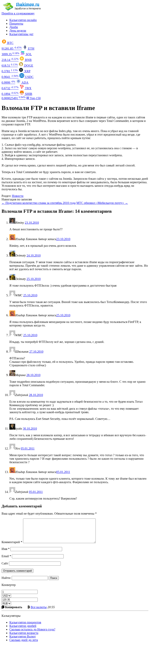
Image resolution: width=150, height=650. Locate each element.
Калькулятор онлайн (23, 20)
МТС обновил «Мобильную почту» (102, 203)
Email (6, 556)
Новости (17, 196)
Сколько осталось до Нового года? (32, 629)
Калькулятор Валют (22, 636)
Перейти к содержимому (18, 13)
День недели (17, 30)
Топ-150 (35, 98)
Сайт (5, 563)
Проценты (16, 23)
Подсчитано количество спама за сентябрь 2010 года (39, 203)
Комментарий (12, 542)
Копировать (13, 607)
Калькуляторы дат (21, 34)
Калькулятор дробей (22, 626)
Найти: (6, 577)
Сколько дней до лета (23, 640)
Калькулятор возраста (23, 633)
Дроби (13, 27)
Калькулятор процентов (25, 622)
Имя (6, 549)
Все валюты (39, 607)
